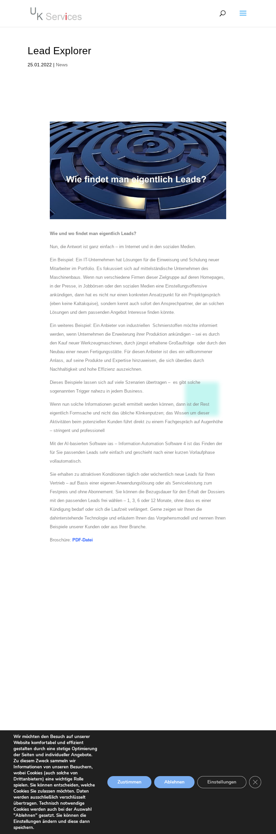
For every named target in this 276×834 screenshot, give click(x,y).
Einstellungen (221, 782)
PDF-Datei (82, 539)
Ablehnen (174, 782)
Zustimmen (129, 782)
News (62, 64)
